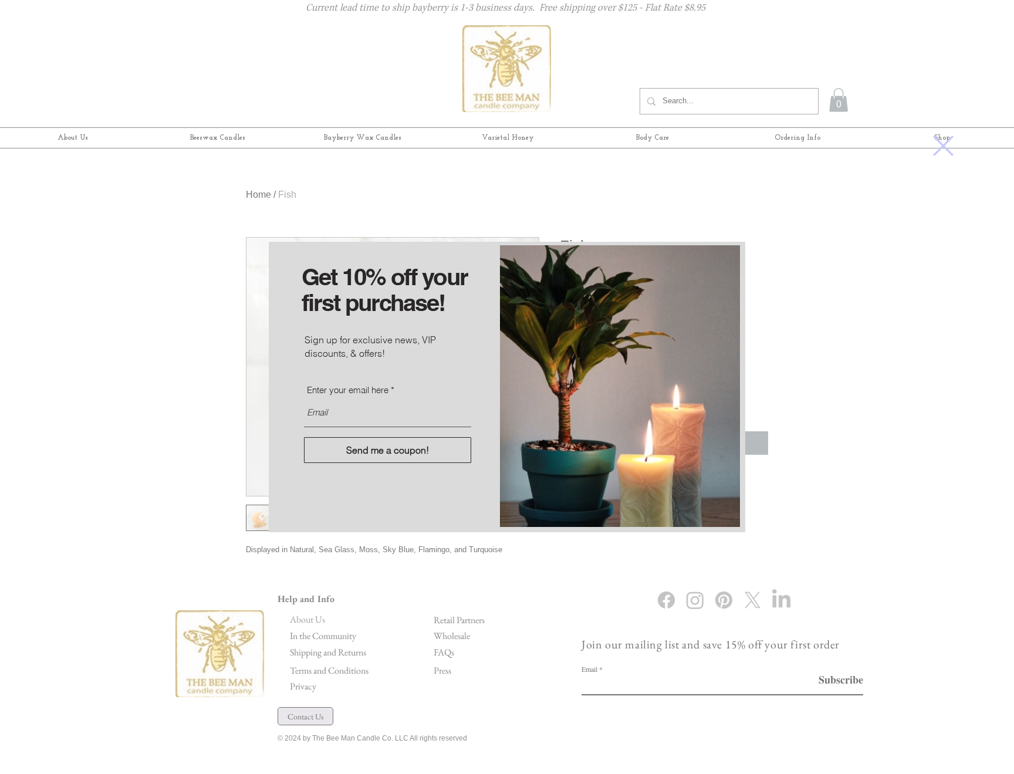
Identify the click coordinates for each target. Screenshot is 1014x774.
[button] (943, 146)
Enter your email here (347, 390)
